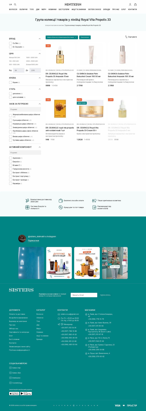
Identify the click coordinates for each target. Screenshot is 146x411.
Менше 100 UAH (14, 57)
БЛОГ (123, 9)
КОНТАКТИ (132, 9)
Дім (37, 325)
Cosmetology (17, 383)
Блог (11, 336)
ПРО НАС (115, 9)
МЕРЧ (44, 9)
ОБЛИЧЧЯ (23, 9)
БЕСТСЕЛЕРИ (64, 9)
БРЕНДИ (106, 9)
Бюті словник (14, 339)
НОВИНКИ (52, 9)
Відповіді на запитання (18, 321)
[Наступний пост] (124, 263)
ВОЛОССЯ (13, 9)
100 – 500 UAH (14, 61)
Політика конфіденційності (19, 350)
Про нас (12, 325)
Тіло (38, 321)
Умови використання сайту (19, 346)
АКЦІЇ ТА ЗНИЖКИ (79, 9)
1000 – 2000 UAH (32, 57)
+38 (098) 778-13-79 (96, 319)
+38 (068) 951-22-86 (69, 341)
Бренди (39, 339)
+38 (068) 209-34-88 (96, 350)
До (27, 70)
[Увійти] (130, 4)
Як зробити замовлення (18, 318)
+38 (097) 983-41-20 (69, 334)
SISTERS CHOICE (94, 9)
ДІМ (37, 9)
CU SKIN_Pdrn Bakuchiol (92, 70)
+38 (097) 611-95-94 (95, 326)
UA (10, 4)
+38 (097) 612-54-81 (68, 328)
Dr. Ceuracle (50, 70)
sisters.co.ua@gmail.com (70, 314)
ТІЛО (32, 9)
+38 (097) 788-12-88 (69, 331)
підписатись (105, 295)
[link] (135, 4)
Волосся (39, 314)
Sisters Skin (16, 373)
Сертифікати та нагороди (19, 332)
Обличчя (39, 318)
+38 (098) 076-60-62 (96, 356)
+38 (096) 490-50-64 (69, 344)
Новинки (39, 332)
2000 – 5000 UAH (32, 61)
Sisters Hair (16, 368)
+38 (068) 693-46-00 (69, 338)
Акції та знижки (42, 336)
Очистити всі (85, 37)
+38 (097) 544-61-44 (96, 341)
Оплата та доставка (17, 314)
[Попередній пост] (22, 263)
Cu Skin (79, 70)
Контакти (12, 343)
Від (10, 70)
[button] (62, 37)
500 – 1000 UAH (14, 64)
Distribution (16, 378)
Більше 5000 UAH (32, 64)
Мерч (38, 329)
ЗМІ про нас (13, 329)
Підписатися (33, 240)
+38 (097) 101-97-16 (95, 334)
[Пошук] (15, 4)
